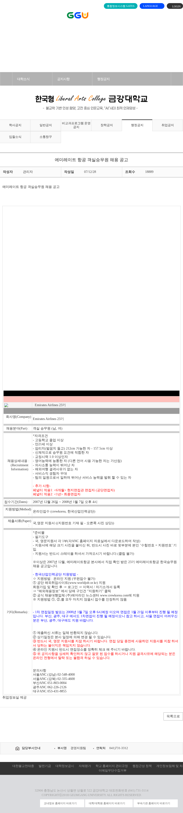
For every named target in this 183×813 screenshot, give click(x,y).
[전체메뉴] (6, 14)
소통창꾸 (46, 137)
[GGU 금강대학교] (90, 15)
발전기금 (45, 766)
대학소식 (23, 79)
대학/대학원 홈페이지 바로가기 (107, 803)
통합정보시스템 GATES (120, 6)
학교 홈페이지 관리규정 (112, 766)
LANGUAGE (151, 6)
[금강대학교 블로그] (35, 803)
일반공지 (46, 125)
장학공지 (107, 125)
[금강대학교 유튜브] (17, 803)
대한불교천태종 (23, 766)
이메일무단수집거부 (113, 770)
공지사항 (63, 79)
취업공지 (168, 125)
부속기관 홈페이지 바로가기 (153, 803)
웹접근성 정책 (142, 766)
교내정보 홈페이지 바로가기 (60, 803)
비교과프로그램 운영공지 (76, 125)
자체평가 (85, 766)
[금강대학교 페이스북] (26, 803)
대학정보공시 (65, 766)
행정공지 (103, 79)
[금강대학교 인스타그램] (8, 803)
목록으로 (173, 716)
